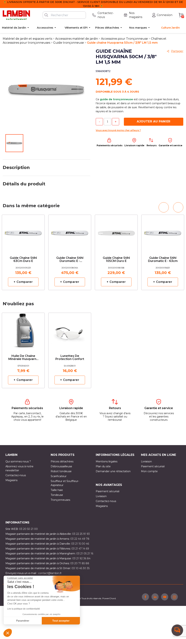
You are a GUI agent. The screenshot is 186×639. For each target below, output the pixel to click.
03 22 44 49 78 (79, 538)
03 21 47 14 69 (80, 548)
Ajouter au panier (153, 121)
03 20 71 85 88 (79, 563)
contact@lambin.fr (50, 573)
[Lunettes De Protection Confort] (70, 330)
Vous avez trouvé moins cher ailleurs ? (118, 130)
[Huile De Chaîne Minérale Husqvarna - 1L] (23, 330)
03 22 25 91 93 (81, 534)
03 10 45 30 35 (81, 568)
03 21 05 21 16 (84, 553)
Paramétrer (22, 620)
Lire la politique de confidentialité (23, 609)
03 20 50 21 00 (28, 529)
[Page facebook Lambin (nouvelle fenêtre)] (145, 596)
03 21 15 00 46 (80, 543)
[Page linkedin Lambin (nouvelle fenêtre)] (155, 596)
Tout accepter (60, 620)
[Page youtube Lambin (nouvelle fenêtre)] (164, 596)
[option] (23, 252)
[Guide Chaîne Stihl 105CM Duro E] (116, 232)
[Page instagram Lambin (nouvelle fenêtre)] (174, 596)
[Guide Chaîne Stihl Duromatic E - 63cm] (163, 232)
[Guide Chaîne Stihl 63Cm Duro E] (23, 232)
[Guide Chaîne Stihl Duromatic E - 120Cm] (70, 232)
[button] (7, 632)
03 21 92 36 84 (81, 558)
